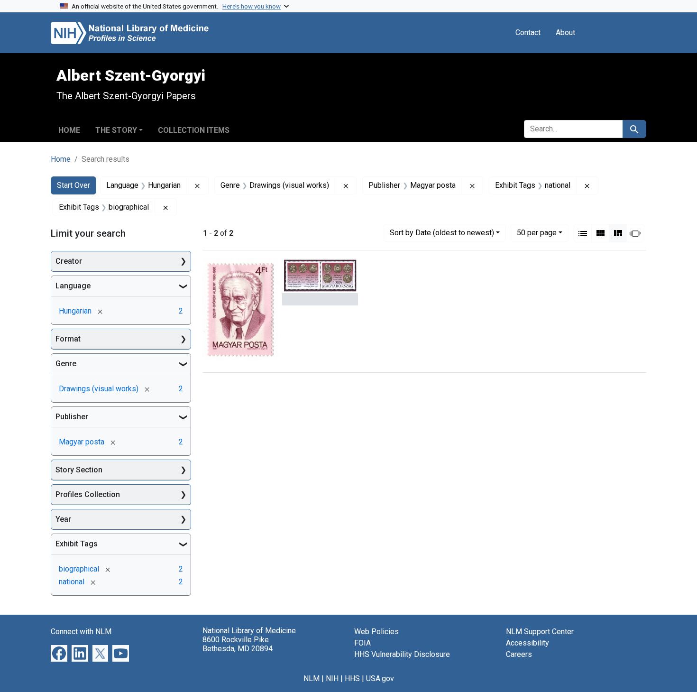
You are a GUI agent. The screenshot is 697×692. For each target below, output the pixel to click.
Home (69, 130)
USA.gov (380, 678)
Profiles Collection (87, 494)
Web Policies (376, 631)
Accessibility (527, 642)
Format (68, 338)
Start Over (73, 185)
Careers (519, 654)
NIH (332, 678)
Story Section (78, 469)
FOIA (362, 642)
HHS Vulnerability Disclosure (402, 654)
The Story (116, 130)
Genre (65, 363)
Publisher (71, 416)
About (565, 32)
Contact (528, 32)
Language (73, 285)
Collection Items (193, 130)
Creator (68, 261)
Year (63, 519)
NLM (311, 678)
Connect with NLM (81, 631)
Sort (442, 232)
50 (537, 232)
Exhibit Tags (76, 543)
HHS (352, 678)
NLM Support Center (540, 631)
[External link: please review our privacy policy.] (59, 652)
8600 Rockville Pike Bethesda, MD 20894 (237, 644)
